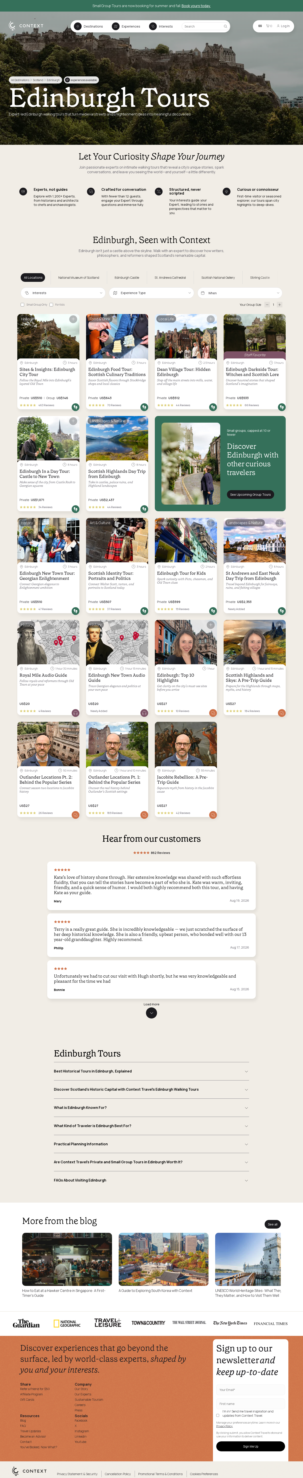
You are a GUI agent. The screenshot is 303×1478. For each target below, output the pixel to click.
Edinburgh (53, 80)
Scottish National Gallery (218, 277)
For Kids (60, 304)
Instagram (82, 1431)
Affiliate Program (31, 1394)
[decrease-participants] (267, 304)
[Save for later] (73, 319)
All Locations (33, 277)
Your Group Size (250, 304)
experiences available (81, 80)
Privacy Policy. (224, 1426)
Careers (80, 1405)
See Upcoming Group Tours (250, 494)
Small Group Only (36, 304)
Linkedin (81, 1436)
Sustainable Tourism (89, 1399)
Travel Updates (30, 1431)
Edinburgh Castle (127, 277)
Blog (23, 1420)
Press (78, 1410)
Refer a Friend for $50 (35, 1389)
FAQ (23, 1426)
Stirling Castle (260, 277)
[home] (28, 30)
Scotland (38, 80)
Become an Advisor (33, 1436)
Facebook (81, 1420)
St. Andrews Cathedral (170, 277)
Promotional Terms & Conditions (160, 1474)
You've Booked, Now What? (38, 1447)
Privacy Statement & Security (77, 1474)
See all (272, 1224)
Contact (26, 1442)
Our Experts (83, 1394)
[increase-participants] (279, 304)
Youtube (80, 1442)
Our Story (81, 1389)
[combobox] (63, 292)
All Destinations (20, 80)
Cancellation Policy (118, 1474)
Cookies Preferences (204, 1474)
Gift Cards (27, 1399)
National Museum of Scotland (78, 277)
